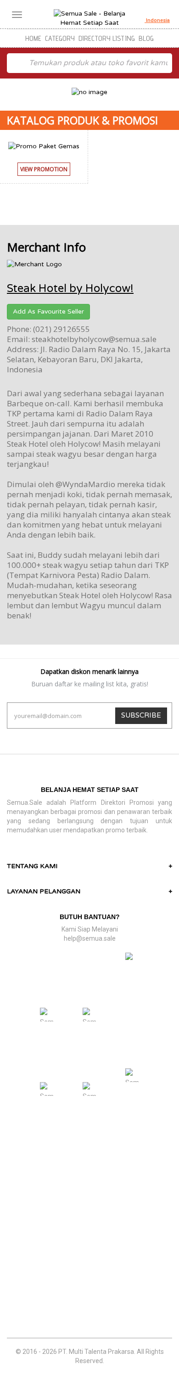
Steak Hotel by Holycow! (70, 288)
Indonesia (157, 20)
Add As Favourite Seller (48, 311)
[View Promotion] (43, 178)
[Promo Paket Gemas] (43, 146)
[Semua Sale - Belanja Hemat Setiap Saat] (89, 18)
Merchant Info (46, 247)
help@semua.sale (90, 938)
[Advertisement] (89, 1246)
